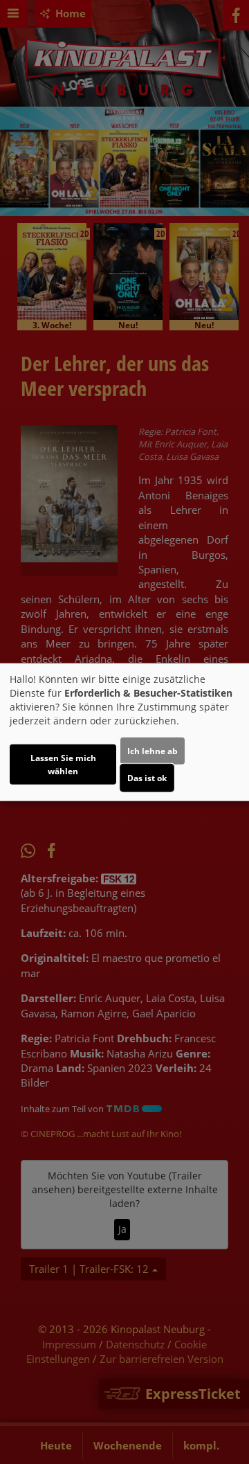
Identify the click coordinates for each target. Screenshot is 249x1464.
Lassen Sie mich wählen (63, 763)
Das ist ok (147, 777)
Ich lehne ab (152, 750)
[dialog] (124, 732)
